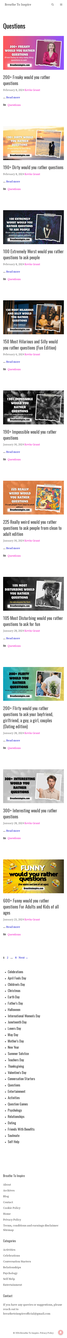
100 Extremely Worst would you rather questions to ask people (33, 254)
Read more (13, 97)
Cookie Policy (11, 1208)
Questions (14, 105)
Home (7, 1214)
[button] (52, 5)
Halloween (14, 1009)
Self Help (13, 1141)
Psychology (15, 1110)
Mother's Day (16, 1040)
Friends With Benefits (21, 1129)
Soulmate (13, 1135)
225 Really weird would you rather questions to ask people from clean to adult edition (32, 528)
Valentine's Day (17, 1072)
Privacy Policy (12, 1219)
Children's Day (16, 984)
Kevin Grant (32, 90)
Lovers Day (14, 1028)
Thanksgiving (16, 1066)
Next (23, 957)
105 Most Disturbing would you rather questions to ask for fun (33, 621)
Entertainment (16, 1091)
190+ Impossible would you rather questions (30, 435)
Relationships (16, 1116)
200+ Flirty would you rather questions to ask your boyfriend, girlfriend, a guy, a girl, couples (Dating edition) (28, 717)
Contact (8, 1202)
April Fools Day (17, 977)
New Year (13, 1047)
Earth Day (14, 996)
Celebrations (15, 971)
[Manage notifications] (60, 1332)
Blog (6, 1196)
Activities (14, 1097)
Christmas (14, 990)
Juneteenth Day (17, 1021)
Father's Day (15, 1003)
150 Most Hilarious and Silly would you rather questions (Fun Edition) (30, 344)
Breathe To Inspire (18, 5)
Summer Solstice (18, 1053)
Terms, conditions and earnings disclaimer (30, 1225)
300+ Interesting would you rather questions (30, 813)
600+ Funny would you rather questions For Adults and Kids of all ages (31, 906)
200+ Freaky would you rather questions (26, 80)
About (7, 1184)
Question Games (18, 1103)
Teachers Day (16, 1059)
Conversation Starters (21, 1078)
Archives (8, 1190)
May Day (13, 1034)
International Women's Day (24, 1015)
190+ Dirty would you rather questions (33, 167)
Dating (12, 1122)
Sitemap (8, 1230)
